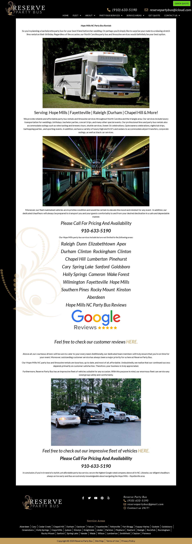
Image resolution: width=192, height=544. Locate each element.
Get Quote (154, 15)
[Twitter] (89, 498)
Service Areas (134, 15)
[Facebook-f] (83, 498)
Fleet (75, 15)
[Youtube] (96, 498)
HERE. (132, 341)
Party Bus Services (109, 15)
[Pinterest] (102, 498)
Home (66, 15)
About (88, 15)
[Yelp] (108, 498)
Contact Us (170, 15)
